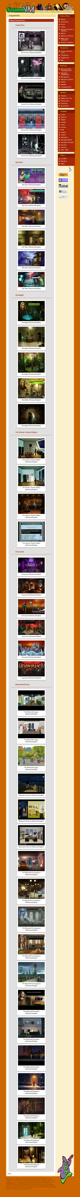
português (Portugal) (67, 142)
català (63, 114)
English (63, 120)
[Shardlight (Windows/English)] (31, 311)
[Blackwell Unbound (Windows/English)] (31, 784)
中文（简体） (65, 150)
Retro (62, 164)
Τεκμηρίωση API (66, 87)
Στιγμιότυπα (64, 22)
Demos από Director (67, 36)
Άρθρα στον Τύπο (66, 98)
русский (63, 145)
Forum (63, 24)
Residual (63, 161)
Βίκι (62, 60)
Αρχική (63, 19)
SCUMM (63, 158)
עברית (60, 130)
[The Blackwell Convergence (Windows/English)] (31, 861)
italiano (63, 135)
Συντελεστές (65, 106)
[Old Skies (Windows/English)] (31, 176)
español (63, 122)
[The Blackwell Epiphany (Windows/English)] (31, 1081)
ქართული (64, 137)
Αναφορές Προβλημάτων (65, 73)
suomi (63, 125)
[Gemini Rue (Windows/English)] (31, 41)
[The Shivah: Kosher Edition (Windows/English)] (31, 448)
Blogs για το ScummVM (65, 39)
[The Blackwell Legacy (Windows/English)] (31, 700)
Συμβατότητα (65, 57)
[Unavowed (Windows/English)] (31, 565)
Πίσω (9, 1173)
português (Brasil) (66, 140)
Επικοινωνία (65, 101)
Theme (62, 155)
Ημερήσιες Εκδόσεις (67, 79)
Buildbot (63, 84)
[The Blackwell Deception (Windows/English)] (31, 1000)
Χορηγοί (63, 96)
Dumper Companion (67, 42)
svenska (63, 147)
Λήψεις (63, 27)
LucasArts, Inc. (11, 1183)
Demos (63, 33)
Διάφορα (63, 92)
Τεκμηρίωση (64, 48)
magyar (63, 132)
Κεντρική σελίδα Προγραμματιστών (66, 69)
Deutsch (63, 117)
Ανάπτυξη (63, 65)
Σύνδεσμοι (64, 103)
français (63, 127)
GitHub (63, 82)
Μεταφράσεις (65, 77)
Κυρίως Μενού (65, 16)
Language (63, 111)
